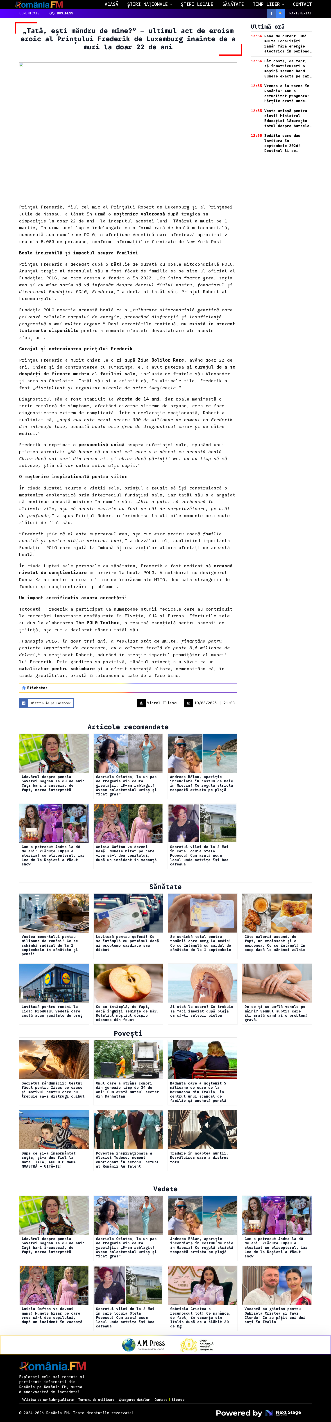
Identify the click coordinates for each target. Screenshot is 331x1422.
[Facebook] (271, 13)
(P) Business (61, 13)
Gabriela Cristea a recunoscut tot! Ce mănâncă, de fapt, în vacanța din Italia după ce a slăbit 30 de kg (200, 1318)
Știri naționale (147, 4)
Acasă (111, 4)
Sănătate (233, 4)
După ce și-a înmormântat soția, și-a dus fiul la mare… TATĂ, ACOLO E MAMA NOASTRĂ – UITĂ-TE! (49, 1160)
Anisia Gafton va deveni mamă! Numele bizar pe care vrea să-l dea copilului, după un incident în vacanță (126, 853)
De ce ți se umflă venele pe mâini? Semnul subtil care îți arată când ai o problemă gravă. (276, 1013)
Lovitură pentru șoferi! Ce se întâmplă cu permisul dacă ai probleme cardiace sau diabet (127, 943)
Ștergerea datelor (134, 1399)
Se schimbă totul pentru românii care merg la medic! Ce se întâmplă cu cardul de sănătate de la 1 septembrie (200, 943)
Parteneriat (300, 13)
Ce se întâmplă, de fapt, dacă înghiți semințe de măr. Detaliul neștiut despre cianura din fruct (127, 1013)
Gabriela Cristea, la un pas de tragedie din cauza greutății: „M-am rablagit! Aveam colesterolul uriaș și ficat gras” (126, 786)
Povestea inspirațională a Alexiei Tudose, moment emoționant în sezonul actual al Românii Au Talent (127, 1160)
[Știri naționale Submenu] (172, 4)
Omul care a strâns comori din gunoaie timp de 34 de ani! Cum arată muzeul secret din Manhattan (127, 1090)
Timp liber (266, 4)
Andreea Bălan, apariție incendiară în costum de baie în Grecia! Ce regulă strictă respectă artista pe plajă (201, 783)
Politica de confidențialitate (47, 1399)
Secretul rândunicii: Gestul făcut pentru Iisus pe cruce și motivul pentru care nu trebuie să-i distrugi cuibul (53, 1090)
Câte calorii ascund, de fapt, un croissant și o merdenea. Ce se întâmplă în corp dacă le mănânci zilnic (275, 943)
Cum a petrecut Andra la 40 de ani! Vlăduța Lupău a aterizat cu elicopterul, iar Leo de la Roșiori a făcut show (53, 856)
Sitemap (178, 1399)
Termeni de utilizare (96, 1399)
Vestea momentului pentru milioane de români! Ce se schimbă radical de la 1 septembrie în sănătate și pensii (50, 945)
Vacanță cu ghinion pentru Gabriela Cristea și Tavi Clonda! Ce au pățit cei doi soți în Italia (275, 1315)
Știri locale (197, 4)
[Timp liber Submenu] (284, 4)
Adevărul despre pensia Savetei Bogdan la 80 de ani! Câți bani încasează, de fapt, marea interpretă (53, 783)
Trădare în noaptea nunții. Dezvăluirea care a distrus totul (199, 1157)
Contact (302, 4)
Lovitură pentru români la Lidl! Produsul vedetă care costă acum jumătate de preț (52, 1011)
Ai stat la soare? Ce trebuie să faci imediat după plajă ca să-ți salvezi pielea (201, 1011)
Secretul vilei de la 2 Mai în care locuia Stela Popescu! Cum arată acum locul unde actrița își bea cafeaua (199, 856)
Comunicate (29, 13)
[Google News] (280, 13)
